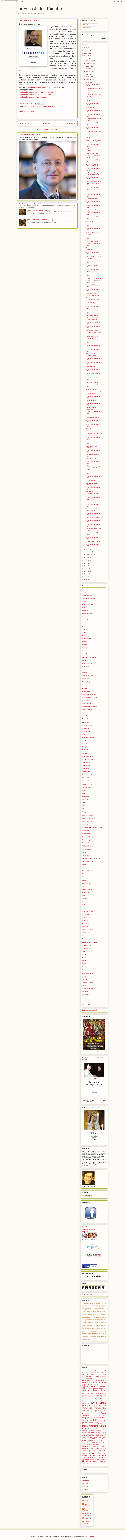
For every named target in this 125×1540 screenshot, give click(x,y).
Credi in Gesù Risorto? (93, 541)
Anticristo (85, 617)
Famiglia (85, 747)
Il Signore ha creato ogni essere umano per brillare (93, 467)
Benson (84, 641)
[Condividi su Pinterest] (43, 104)
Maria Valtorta (86, 830)
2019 (86, 56)
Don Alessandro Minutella (90, 694)
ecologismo (85, 716)
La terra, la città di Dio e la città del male (94, 434)
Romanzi (85, 936)
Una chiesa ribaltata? (92, 241)
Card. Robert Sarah (88, 654)
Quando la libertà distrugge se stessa (92, 298)
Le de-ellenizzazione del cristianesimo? (93, 392)
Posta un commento (27, 115)
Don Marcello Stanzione (89, 706)
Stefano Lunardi (86, 1522)
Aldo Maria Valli (87, 595)
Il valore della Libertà (92, 382)
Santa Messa (86, 948)
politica (84, 908)
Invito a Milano (90, 480)
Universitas (85, 994)
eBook (84, 713)
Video (84, 998)
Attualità (84, 629)
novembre (89, 63)
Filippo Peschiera (87, 1504)
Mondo (84, 852)
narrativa (85, 868)
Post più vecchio (70, 123)
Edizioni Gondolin (87, 725)
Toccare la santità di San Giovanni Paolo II (93, 165)
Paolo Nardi (85, 892)
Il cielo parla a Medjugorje (94, 517)
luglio (88, 74)
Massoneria (85, 843)
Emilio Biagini (86, 731)
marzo (88, 549)
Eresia (84, 734)
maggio (88, 79)
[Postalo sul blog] (38, 104)
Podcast (84, 905)
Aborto (84, 589)
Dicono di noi (86, 691)
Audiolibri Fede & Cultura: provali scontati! (93, 141)
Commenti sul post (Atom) (50, 129)
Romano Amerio (87, 932)
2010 (86, 576)
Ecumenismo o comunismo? (90, 303)
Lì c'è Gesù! (89, 221)
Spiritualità (50, 106)
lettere (84, 802)
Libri (45, 106)
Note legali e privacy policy (87, 1339)
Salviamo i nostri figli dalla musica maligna (94, 318)
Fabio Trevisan (86, 744)
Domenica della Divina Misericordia (92, 509)
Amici (84, 601)
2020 (86, 53)
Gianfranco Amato (87, 762)
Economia (85, 719)
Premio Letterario (87, 911)
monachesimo (86, 849)
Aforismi (27, 106)
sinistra (84, 963)
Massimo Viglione (87, 840)
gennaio (88, 554)
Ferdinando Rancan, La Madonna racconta (35, 95)
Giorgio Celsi (86, 771)
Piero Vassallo (86, 902)
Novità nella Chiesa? (92, 389)
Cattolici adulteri (87, 663)
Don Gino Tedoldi (87, 703)
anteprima (85, 610)
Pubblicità (85, 920)
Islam (84, 793)
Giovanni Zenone (87, 778)
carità (84, 660)
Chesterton (85, 666)
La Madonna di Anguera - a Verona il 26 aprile (93, 173)
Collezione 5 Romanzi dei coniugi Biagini (93, 354)
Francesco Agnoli (87, 756)
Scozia (84, 957)
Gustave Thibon (87, 784)
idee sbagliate (86, 787)
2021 (86, 50)
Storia (84, 976)
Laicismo (85, 799)
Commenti (88, 27)
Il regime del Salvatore (93, 210)
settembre (89, 68)
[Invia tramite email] (36, 104)
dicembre (89, 60)
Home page (47, 123)
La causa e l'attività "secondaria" (91, 266)
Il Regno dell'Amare (92, 315)
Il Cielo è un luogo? (92, 198)
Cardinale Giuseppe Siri (89, 657)
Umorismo (85, 991)
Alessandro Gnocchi (88, 598)
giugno (88, 76)
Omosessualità (86, 883)
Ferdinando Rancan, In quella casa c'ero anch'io (37, 92)
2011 (86, 574)
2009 (86, 579)
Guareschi (85, 781)
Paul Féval (85, 898)
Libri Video (85, 809)
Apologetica (85, 623)
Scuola (84, 960)
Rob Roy (85, 926)
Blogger (91, 1536)
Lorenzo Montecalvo (88, 818)
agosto (88, 71)
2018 (86, 58)
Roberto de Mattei (87, 929)
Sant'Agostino (86, 945)
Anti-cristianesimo (87, 613)
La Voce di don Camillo (39, 8)
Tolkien (84, 985)
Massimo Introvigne (88, 837)
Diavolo (84, 688)
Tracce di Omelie (87, 988)
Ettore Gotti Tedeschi (88, 737)
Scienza (84, 954)
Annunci (84, 607)
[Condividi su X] (39, 104)
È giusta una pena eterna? (91, 446)
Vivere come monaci (92, 192)
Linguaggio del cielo (92, 107)
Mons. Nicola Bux (87, 861)
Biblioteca (85, 1483)
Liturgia (84, 812)
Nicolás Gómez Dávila (89, 871)
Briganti (84, 648)
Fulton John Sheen (88, 759)
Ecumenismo (86, 722)
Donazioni (85, 1486)
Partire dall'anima (91, 400)
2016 (86, 560)
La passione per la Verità (93, 278)
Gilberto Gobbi (86, 765)
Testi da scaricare (87, 982)
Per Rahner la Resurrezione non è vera (92, 493)
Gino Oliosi (85, 768)
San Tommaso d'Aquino (89, 942)
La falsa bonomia (91, 502)
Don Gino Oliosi (87, 700)
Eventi (84, 740)
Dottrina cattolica (87, 709)
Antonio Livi (85, 620)
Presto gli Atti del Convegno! (91, 408)
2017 (86, 558)
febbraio (89, 552)
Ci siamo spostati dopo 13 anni (29, 134)
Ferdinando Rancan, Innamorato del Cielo (42, 87)
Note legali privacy (88, 1294)
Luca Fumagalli (87, 821)
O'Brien (84, 877)
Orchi (84, 886)
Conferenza (85, 678)
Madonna (85, 824)
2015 (86, 563)
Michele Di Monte (87, 846)
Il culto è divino (90, 366)
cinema (84, 672)
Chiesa (84, 669)
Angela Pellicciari (87, 604)
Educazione (85, 728)
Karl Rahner (86, 796)
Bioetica (84, 644)
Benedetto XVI (86, 638)
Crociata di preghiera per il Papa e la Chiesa (31, 204)
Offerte (84, 880)
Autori (84, 635)
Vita (83, 1001)
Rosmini (84, 939)
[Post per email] (32, 103)
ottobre (88, 66)
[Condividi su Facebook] (41, 104)
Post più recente (24, 123)
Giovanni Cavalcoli (88, 775)
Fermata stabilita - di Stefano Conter (92, 337)
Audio (84, 632)
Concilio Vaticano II (88, 675)
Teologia (84, 979)
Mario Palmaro (86, 833)
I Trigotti (85, 1231)
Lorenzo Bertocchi (87, 815)
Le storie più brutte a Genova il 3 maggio (92, 294)
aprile (88, 82)
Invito (84, 790)
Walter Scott (86, 1004)
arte (83, 626)
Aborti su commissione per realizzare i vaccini (40, 219)
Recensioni (85, 923)
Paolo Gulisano (87, 889)
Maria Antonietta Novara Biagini (92, 827)
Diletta (86, 1500)
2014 (86, 566)
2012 (86, 571)
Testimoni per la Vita (88, 1229)
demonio (85, 685)
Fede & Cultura (87, 750)
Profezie (84, 917)
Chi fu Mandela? (91, 459)
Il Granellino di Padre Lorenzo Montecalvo (38, 210)
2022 (86, 48)
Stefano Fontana (87, 973)
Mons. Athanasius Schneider (91, 858)
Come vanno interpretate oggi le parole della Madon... (93, 183)
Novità (84, 874)
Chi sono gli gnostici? (92, 153)
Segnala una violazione (90, 1010)
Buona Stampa (86, 651)
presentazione (86, 914)
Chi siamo (85, 1489)
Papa (83, 895)
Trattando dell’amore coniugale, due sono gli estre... (93, 332)
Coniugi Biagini (86, 682)
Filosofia (84, 753)
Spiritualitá (85, 967)
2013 (86, 568)
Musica (84, 864)
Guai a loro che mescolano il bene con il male (93, 94)
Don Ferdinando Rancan (37, 106)
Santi (83, 951)
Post (86, 24)
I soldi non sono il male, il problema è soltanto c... (94, 416)
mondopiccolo (86, 855)
